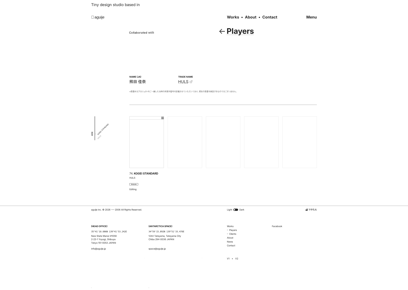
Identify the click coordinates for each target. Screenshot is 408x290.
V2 (236, 258)
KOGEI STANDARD (103, 129)
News (230, 241)
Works (233, 17)
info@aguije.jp (98, 248)
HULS (183, 81)
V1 (228, 258)
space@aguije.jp (157, 248)
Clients (232, 233)
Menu (311, 17)
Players (233, 230)
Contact (269, 17)
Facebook (277, 226)
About (250, 17)
